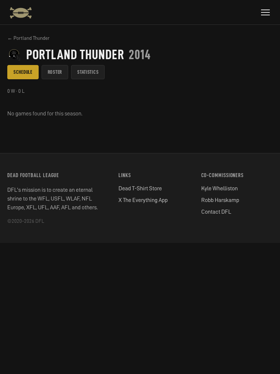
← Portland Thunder (28, 38)
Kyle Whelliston (219, 188)
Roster (55, 72)
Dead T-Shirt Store (140, 188)
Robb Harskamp (220, 200)
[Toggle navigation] (265, 12)
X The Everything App (143, 200)
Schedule (22, 72)
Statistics (87, 72)
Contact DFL (216, 212)
